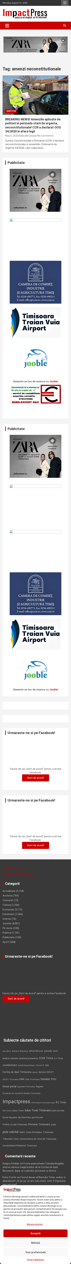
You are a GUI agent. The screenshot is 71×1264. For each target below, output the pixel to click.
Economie (8, 909)
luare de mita (58, 1110)
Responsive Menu (64, 3)
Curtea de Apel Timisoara (17, 1072)
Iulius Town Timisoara (38, 1110)
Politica (7, 932)
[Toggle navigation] (7, 26)
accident (7, 1051)
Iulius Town (18, 1110)
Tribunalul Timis (11, 1139)
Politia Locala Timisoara (15, 1124)
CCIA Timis (46, 1058)
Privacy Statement (35, 1260)
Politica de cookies (13, 868)
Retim (22, 1132)
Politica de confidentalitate (18, 874)
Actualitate (9, 891)
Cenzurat (8, 900)
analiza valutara (10, 1058)
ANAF (55, 1051)
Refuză (35, 1242)
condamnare (10, 1065)
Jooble (53, 381)
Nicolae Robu (24, 1117)
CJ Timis (58, 1058)
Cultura (7, 904)
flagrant (39, 1086)
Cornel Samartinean (26, 1065)
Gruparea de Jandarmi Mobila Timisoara (21, 1093)
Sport (6, 942)
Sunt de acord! (35, 777)
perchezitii (37, 1117)
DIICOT (50, 1072)
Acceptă (35, 1233)
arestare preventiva (28, 1058)
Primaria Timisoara (39, 1124)
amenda (48, 1051)
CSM (47, 1065)
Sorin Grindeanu (34, 1132)
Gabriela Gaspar (28, 135)
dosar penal (9, 1086)
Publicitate (9, 937)
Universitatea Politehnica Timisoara (20, 1145)
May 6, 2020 (11, 135)
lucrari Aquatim (10, 1117)
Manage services (35, 1224)
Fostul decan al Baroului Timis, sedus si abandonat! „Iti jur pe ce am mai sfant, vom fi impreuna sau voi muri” (34, 1181)
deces (35, 1072)
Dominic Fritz (48, 1079)
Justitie (11, 111)
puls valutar (11, 1132)
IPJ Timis (61, 1102)
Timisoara (48, 1132)
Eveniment (8, 914)
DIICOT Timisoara (11, 1079)
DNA (21, 1079)
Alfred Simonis (36, 1051)
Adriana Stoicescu (20, 1051)
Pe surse (8, 928)
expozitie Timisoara (26, 1086)
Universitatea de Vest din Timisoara (38, 1139)
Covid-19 (40, 1065)
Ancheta (7, 895)
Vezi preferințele (36, 1252)
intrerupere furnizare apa (43, 1103)
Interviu (7, 918)
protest (53, 1125)
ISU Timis (7, 1110)
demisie (42, 1072)
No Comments (46, 135)
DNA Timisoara (32, 1079)
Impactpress (16, 1101)
